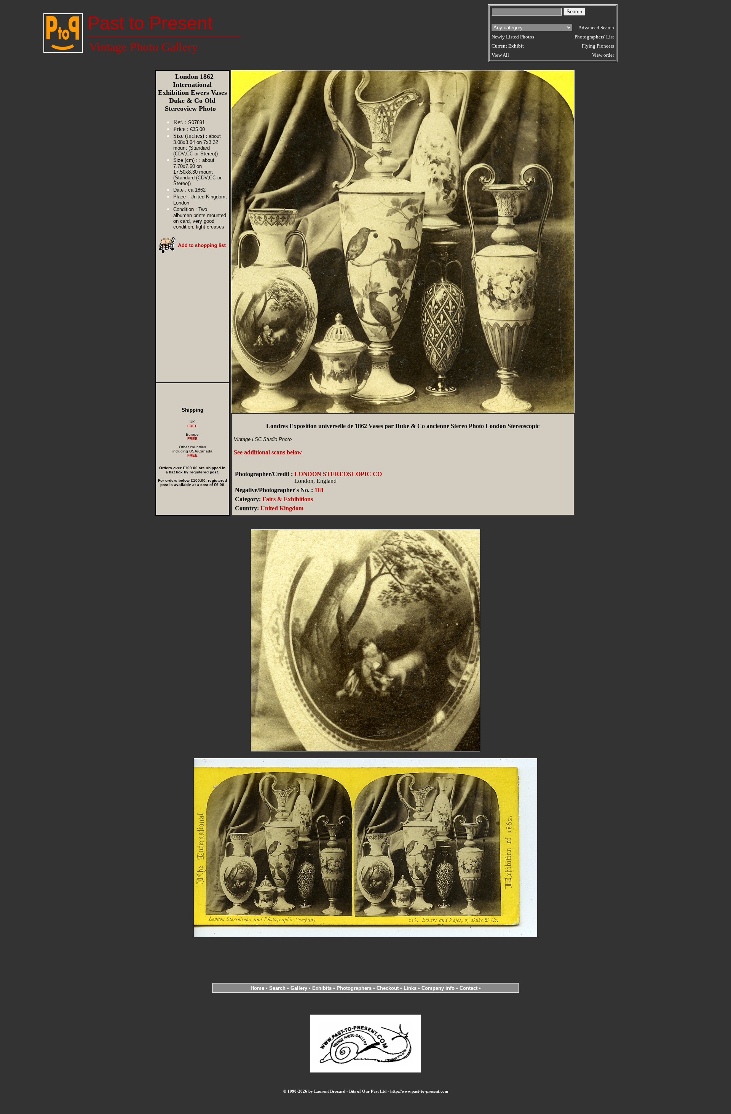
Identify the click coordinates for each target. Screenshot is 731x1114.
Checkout (388, 988)
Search (277, 988)
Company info (438, 988)
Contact (468, 988)
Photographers (354, 988)
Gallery (298, 988)
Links (410, 988)
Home (257, 988)
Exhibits (322, 988)
